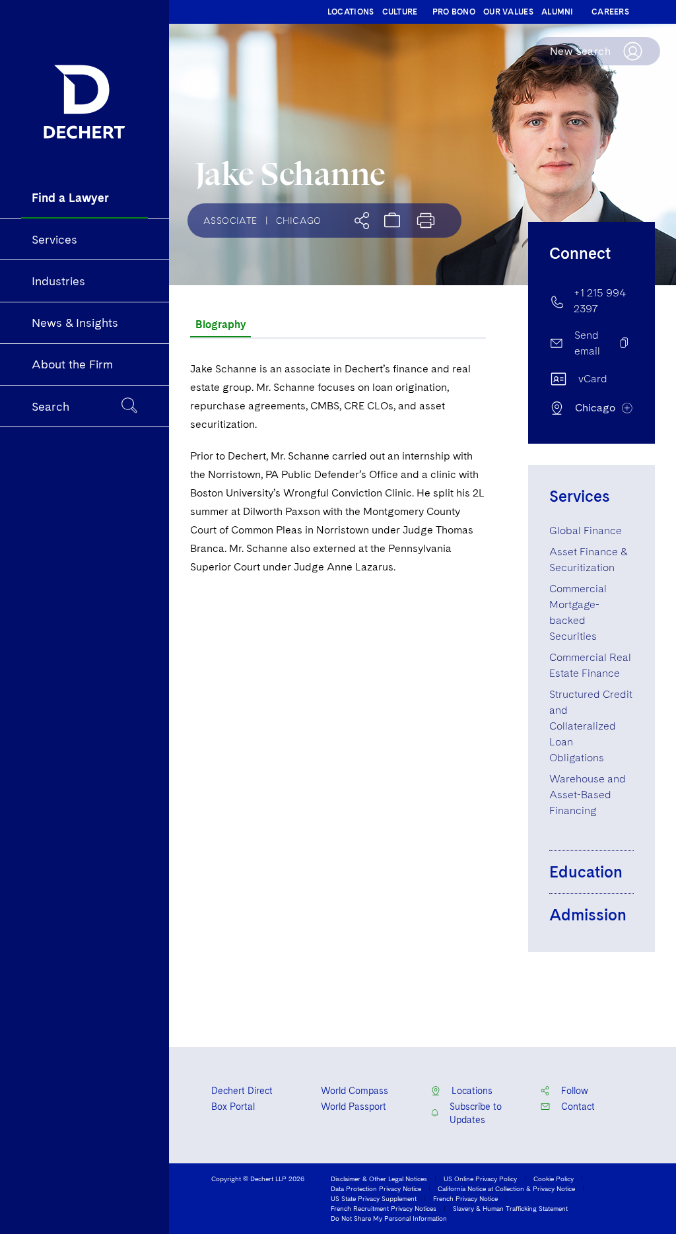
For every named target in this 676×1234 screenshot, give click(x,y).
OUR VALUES (508, 12)
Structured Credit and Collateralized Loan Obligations (590, 726)
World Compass (354, 1090)
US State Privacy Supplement (374, 1198)
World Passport (353, 1106)
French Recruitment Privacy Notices (383, 1208)
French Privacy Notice (465, 1198)
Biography (220, 324)
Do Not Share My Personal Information (389, 1218)
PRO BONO (453, 12)
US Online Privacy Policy (480, 1179)
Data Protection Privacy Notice (376, 1188)
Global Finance (585, 530)
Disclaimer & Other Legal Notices (379, 1179)
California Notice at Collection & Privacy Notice (506, 1188)
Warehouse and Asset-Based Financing (587, 794)
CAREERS (610, 12)
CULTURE (400, 12)
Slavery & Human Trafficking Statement (510, 1208)
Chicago (298, 220)
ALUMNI (557, 12)
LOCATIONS (350, 12)
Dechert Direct (242, 1090)
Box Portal (233, 1106)
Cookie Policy (553, 1179)
